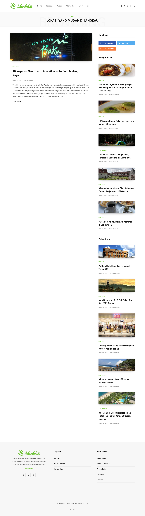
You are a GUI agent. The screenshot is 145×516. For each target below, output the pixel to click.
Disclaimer (100, 474)
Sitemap (100, 480)
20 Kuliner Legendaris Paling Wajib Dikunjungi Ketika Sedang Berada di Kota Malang (115, 87)
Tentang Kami (101, 458)
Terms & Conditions (103, 464)
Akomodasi (103, 150)
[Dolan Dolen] (21, 6)
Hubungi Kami (58, 469)
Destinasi (16, 66)
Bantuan (57, 458)
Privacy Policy (101, 469)
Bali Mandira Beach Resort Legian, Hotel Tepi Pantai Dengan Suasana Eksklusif (115, 416)
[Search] (132, 6)
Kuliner (101, 80)
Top (73, 509)
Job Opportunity (59, 464)
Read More (29, 469)
